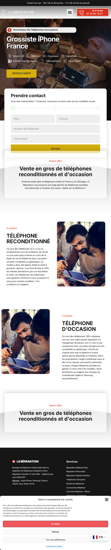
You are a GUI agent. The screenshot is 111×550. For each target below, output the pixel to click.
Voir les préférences (55, 539)
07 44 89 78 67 (94, 14)
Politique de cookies (54, 546)
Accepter (55, 523)
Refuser (55, 531)
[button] (106, 499)
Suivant (55, 149)
